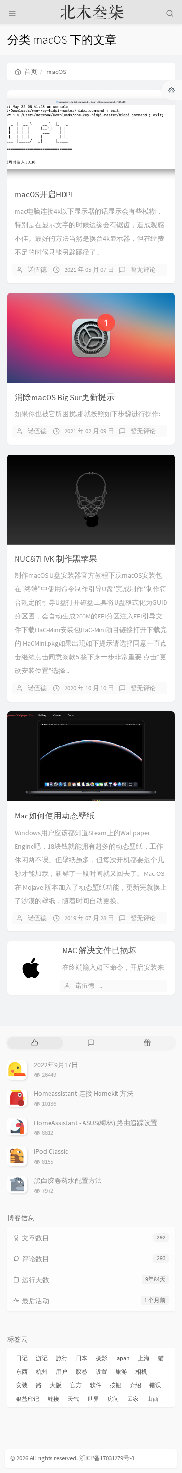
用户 (61, 1371)
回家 (133, 1398)
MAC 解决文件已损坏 (99, 950)
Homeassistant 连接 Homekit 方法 (83, 1093)
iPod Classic (51, 1151)
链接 (53, 1398)
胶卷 (81, 1371)
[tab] (34, 1043)
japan (123, 1358)
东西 (22, 1371)
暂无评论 (143, 269)
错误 (155, 1385)
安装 (22, 1385)
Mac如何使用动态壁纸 (55, 815)
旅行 (61, 1358)
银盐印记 (27, 1398)
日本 (81, 1358)
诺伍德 (37, 269)
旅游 (121, 1371)
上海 (143, 1358)
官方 (76, 1385)
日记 (22, 1358)
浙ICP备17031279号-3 (106, 1458)
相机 (141, 1371)
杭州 (42, 1371)
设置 (101, 1371)
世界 (93, 1398)
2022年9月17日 (56, 1064)
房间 (113, 1398)
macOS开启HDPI (44, 194)
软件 (95, 1385)
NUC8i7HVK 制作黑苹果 (56, 558)
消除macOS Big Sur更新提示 (65, 397)
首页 (30, 71)
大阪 (56, 1385)
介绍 (135, 1385)
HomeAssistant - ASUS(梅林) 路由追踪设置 (95, 1122)
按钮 (115, 1385)
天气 (73, 1398)
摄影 (101, 1358)
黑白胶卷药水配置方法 (68, 1180)
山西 (153, 1398)
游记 (42, 1358)
